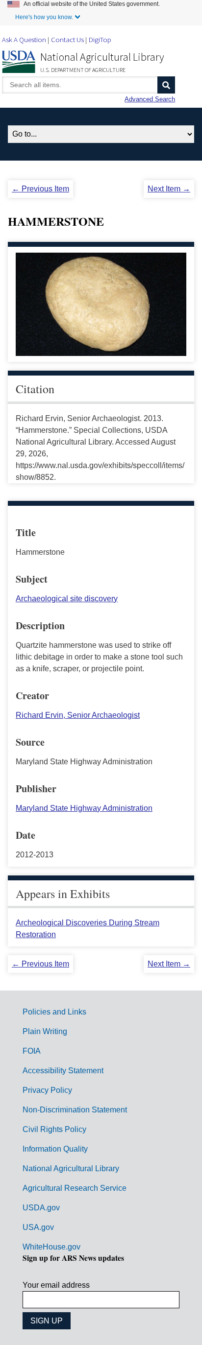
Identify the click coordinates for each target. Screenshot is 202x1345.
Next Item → (169, 189)
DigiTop (100, 39)
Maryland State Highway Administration (84, 808)
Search (166, 85)
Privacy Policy (47, 1090)
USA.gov (38, 1227)
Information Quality (55, 1149)
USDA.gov (41, 1207)
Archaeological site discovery (67, 598)
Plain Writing (45, 1031)
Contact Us (67, 39)
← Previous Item (40, 189)
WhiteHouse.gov (51, 1247)
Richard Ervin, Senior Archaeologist (78, 715)
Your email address (56, 1285)
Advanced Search (150, 99)
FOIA (32, 1051)
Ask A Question (24, 39)
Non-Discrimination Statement (75, 1110)
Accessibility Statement (63, 1070)
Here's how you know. (44, 17)
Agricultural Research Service (74, 1188)
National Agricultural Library (102, 57)
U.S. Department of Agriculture (83, 69)
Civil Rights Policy (54, 1129)
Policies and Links (54, 1012)
